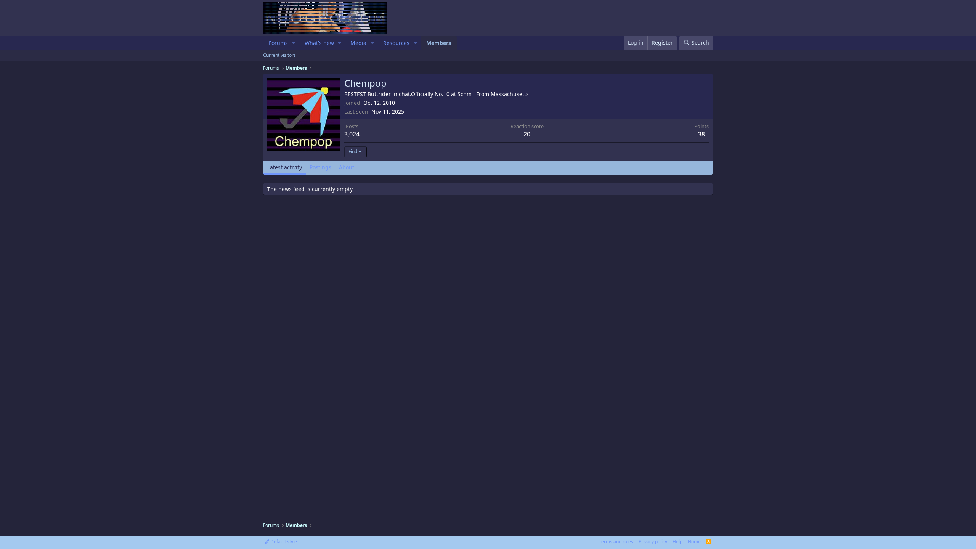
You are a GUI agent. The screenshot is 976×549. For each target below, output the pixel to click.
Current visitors (279, 55)
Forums (278, 43)
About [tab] (346, 167)
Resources (396, 43)
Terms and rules (616, 541)
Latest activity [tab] (284, 167)
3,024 (352, 134)
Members (438, 43)
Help (677, 541)
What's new (319, 43)
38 (701, 134)
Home (694, 541)
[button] (294, 43)
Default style (283, 541)
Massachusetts (510, 94)
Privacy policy (653, 541)
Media (358, 43)
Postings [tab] (320, 167)
